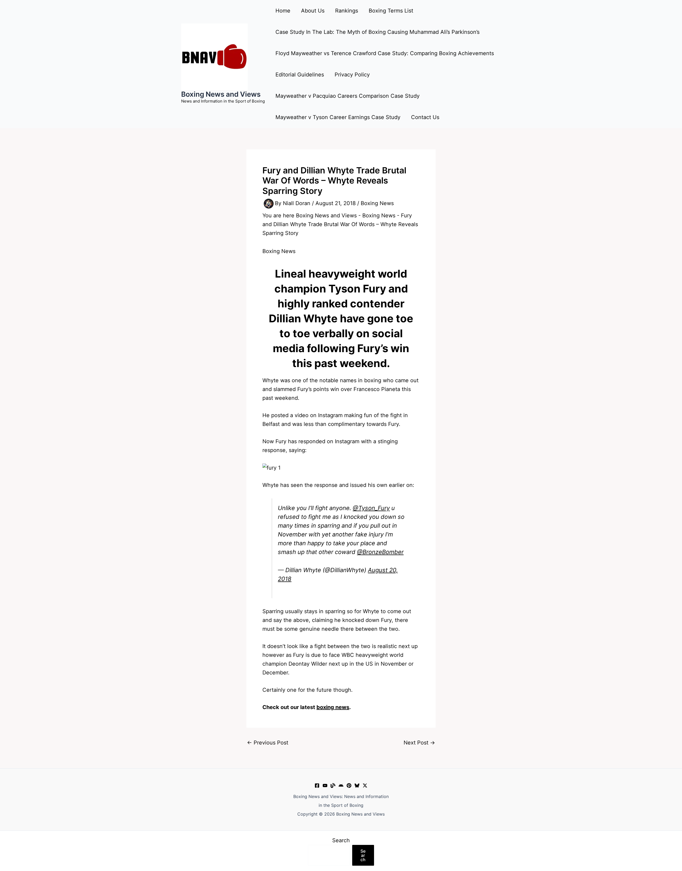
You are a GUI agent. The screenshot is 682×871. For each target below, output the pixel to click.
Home (282, 10)
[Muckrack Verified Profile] (333, 785)
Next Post (419, 742)
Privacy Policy (352, 74)
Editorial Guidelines (299, 74)
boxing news (332, 707)
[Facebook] (317, 785)
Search (341, 840)
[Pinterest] (349, 785)
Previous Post (267, 742)
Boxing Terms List (391, 10)
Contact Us (425, 117)
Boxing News (377, 203)
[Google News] (341, 785)
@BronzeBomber (380, 551)
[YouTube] (325, 785)
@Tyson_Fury (371, 507)
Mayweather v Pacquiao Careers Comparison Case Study (347, 96)
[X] (365, 785)
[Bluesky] (357, 785)
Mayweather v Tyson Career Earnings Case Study (337, 117)
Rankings (346, 10)
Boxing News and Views (221, 94)
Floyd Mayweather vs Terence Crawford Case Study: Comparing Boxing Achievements (384, 53)
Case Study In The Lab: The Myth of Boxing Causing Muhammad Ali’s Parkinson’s (377, 32)
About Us (312, 10)
